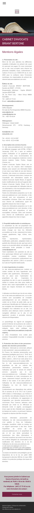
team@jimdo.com (8, 132)
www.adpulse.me (7, 112)
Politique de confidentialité (18, 505)
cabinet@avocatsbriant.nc (15, 101)
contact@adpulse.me (9, 114)
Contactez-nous (17, 494)
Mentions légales (6, 505)
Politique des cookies (7, 507)
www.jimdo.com (7, 134)
